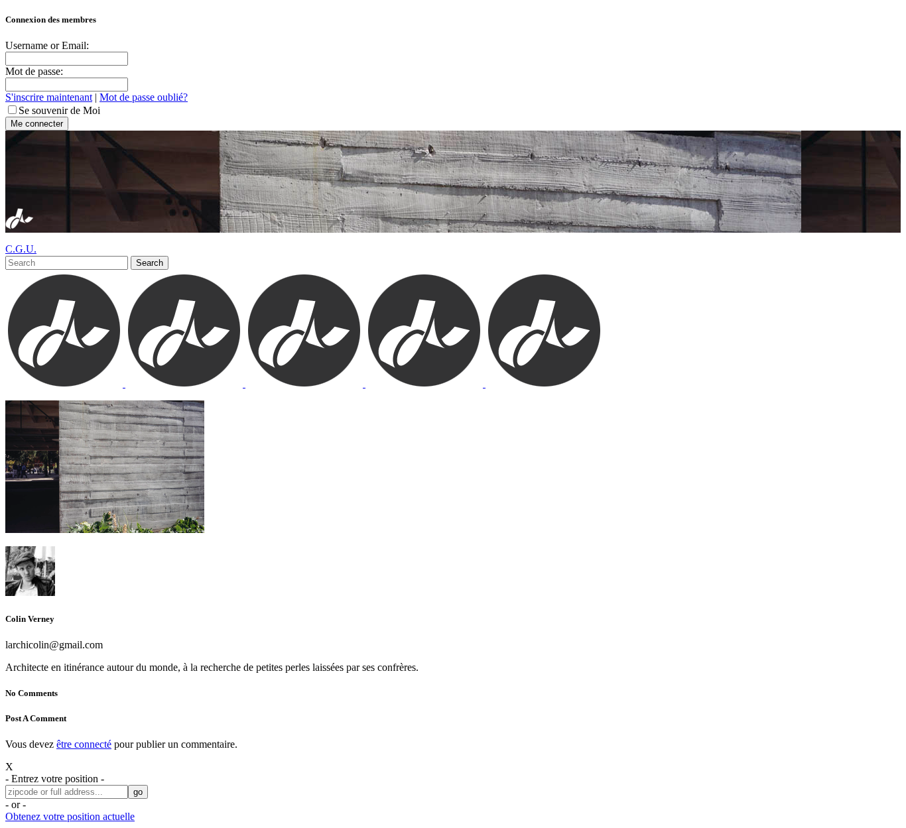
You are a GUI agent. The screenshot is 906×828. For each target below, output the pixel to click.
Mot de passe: (34, 71)
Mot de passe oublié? (143, 97)
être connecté (83, 744)
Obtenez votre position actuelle (70, 816)
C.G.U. (20, 249)
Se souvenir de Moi (59, 110)
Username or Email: (47, 45)
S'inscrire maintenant (48, 97)
